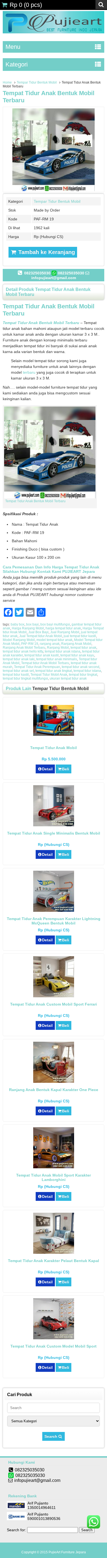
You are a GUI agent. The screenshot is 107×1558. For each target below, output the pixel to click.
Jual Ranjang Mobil (64, 632)
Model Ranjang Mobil (19, 640)
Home (7, 82)
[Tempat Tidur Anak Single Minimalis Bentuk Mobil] (53, 825)
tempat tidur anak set (18, 671)
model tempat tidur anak (54, 640)
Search (51, 1436)
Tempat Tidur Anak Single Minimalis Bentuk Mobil (53, 833)
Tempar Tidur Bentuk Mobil (37, 82)
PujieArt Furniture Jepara (67, 1552)
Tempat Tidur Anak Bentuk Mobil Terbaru (35, 501)
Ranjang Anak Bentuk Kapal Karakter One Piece (53, 1089)
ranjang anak (50, 644)
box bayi (32, 624)
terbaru (29, 372)
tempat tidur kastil (16, 675)
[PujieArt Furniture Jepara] (53, 32)
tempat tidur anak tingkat (53, 671)
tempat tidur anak (83, 648)
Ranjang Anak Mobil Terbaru (24, 648)
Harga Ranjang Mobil (28, 628)
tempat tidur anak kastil (41, 655)
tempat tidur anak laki (19, 659)
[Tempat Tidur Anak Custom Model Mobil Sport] (53, 1338)
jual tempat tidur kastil (80, 636)
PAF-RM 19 (29, 644)
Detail (47, 769)
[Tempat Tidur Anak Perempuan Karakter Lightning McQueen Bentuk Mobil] (53, 910)
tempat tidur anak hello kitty (23, 651)
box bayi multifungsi (55, 624)
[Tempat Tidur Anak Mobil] (53, 734)
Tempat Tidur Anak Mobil (53, 747)
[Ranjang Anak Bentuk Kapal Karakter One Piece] (53, 1081)
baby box (17, 624)
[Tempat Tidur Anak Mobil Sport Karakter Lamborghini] (53, 1167)
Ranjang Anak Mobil (76, 644)
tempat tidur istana (87, 671)
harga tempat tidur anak (63, 628)
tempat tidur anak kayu (77, 655)
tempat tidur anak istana (62, 651)
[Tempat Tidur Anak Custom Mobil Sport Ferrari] (53, 996)
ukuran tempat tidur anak (68, 678)
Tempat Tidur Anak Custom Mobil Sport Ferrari (53, 1004)
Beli (65, 769)
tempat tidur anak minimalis (56, 659)
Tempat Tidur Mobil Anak (48, 675)
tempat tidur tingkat (83, 675)
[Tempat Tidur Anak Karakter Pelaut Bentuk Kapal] (53, 1252)
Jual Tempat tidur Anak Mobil (40, 636)
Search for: (16, 1530)
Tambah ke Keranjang (46, 252)
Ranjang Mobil (58, 648)
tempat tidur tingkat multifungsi (25, 678)
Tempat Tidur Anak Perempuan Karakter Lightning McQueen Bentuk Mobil (53, 920)
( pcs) (26, 4)
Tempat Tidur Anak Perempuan (37, 667)
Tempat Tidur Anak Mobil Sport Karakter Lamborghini (53, 1177)
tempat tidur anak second (80, 667)
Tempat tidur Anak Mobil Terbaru (45, 663)
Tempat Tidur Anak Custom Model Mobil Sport (53, 1346)
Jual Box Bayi (38, 632)
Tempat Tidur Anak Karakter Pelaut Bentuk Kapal (53, 1260)
